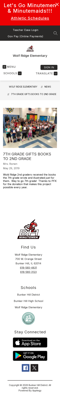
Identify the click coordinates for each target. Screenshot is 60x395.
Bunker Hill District (28, 294)
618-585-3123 (28, 272)
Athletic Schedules (30, 18)
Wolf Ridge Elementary (23, 86)
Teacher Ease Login (25, 30)
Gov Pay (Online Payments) (25, 36)
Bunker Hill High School (28, 301)
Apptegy (36, 390)
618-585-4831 (28, 267)
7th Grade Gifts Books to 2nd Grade (33, 94)
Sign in (49, 67)
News (47, 86)
